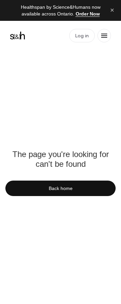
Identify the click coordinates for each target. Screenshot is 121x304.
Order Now (88, 13)
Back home (61, 188)
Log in (82, 35)
